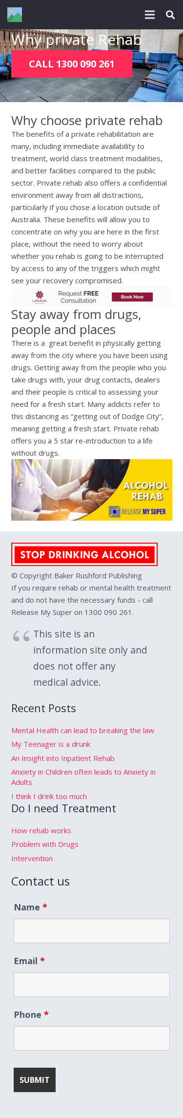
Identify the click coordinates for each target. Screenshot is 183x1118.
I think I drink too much (49, 796)
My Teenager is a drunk (50, 744)
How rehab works (41, 830)
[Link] (14, 14)
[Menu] (150, 14)
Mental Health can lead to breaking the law (82, 730)
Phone (31, 1014)
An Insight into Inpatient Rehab (63, 758)
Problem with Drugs (45, 844)
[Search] (170, 14)
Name (30, 907)
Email (29, 961)
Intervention (32, 858)
